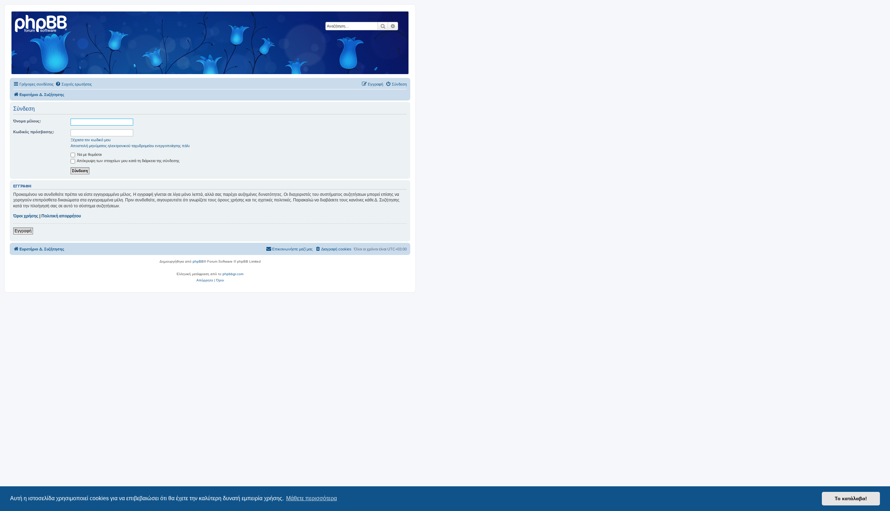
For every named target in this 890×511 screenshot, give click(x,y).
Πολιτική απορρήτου (61, 216)
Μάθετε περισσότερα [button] (311, 498)
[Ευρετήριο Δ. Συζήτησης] (41, 22)
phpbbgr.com (232, 274)
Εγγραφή (23, 231)
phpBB (198, 261)
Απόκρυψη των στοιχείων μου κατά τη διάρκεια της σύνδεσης (127, 161)
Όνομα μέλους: (27, 121)
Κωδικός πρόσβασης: (33, 132)
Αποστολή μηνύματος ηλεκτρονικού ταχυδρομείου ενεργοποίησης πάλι (130, 146)
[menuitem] (73, 84)
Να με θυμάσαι (89, 154)
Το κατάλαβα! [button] (851, 498)
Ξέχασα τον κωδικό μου (91, 140)
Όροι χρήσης (25, 216)
